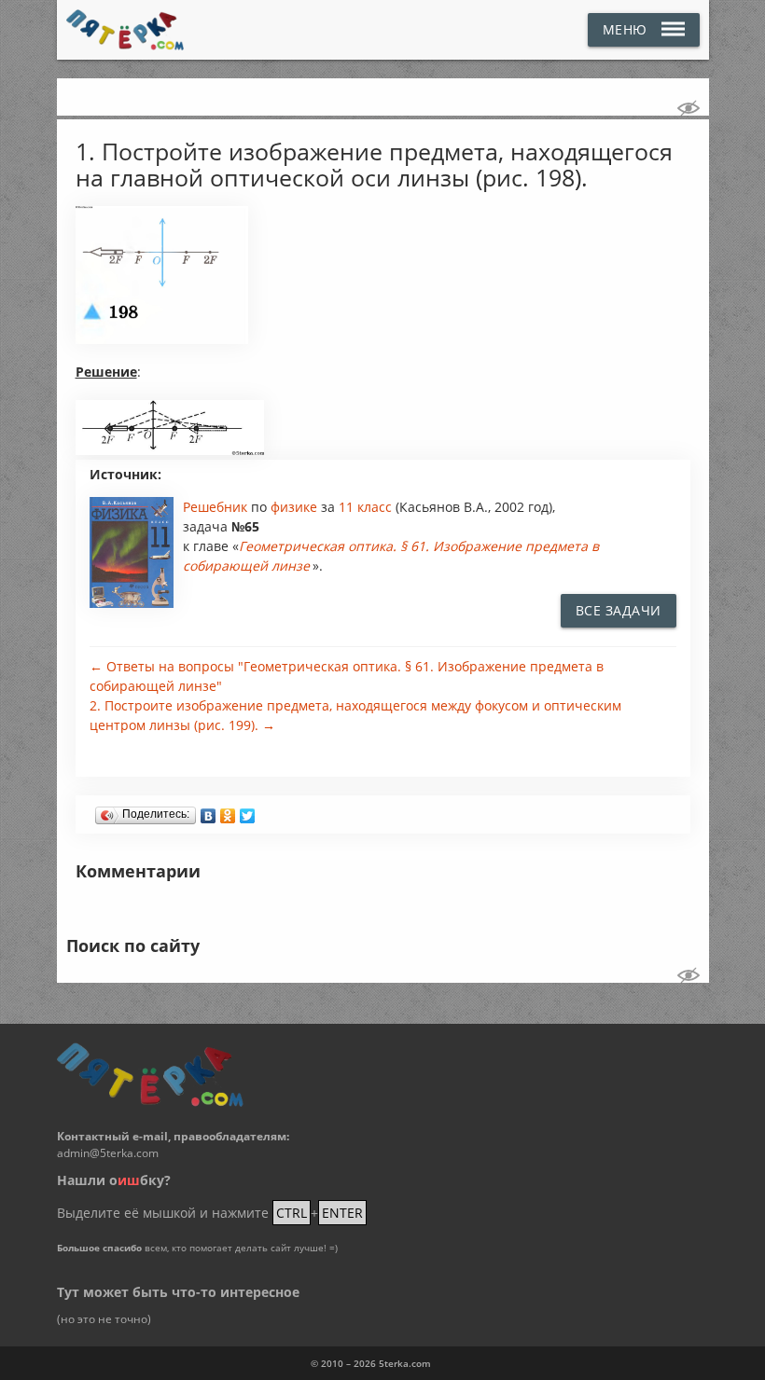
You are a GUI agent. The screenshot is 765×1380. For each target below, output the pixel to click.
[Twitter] (247, 811)
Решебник (217, 507)
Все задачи (618, 610)
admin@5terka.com (108, 1153)
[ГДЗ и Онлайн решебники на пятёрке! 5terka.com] (125, 29)
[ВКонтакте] (208, 811)
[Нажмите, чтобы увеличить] (162, 339)
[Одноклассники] (228, 811)
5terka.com (405, 1363)
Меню (625, 29)
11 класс (365, 507)
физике (296, 507)
